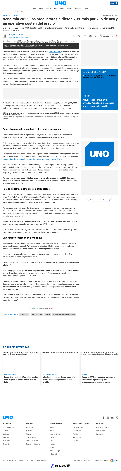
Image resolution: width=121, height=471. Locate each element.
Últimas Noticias (8, 427)
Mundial (52, 431)
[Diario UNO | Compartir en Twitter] (79, 36)
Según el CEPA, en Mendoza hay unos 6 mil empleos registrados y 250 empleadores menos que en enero (98, 379)
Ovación (86, 8)
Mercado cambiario (10, 374)
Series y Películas (59, 8)
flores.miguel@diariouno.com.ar (18, 37)
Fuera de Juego (55, 451)
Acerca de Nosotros (102, 427)
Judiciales (6, 441)
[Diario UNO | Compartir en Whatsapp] (90, 36)
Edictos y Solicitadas (33, 444)
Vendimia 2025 (24, 314)
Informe (84, 374)
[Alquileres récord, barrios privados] (60, 362)
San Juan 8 (77, 441)
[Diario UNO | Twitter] (117, 417)
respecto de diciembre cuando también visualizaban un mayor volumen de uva (32, 159)
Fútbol (52, 427)
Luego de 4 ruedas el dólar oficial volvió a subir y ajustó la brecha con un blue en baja (21, 379)
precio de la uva (55, 52)
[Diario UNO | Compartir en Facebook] (74, 36)
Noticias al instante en (97, 200)
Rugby (52, 437)
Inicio (34, 8)
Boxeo (52, 447)
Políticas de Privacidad (9, 460)
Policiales (78, 8)
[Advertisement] (41, 93)
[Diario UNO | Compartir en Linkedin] (96, 36)
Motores (29, 431)
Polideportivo (54, 454)
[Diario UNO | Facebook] (103, 417)
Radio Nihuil (77, 431)
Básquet (52, 444)
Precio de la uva (37, 314)
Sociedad (48, 8)
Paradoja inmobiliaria (50, 374)
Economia (70, 8)
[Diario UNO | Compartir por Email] (85, 36)
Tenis (51, 441)
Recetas (28, 434)
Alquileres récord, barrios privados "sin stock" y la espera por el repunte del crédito (98, 103)
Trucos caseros (31, 437)
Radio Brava (77, 437)
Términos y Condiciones (26, 460)
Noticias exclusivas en (39, 308)
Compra (47, 314)
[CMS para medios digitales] (60, 466)
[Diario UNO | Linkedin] (112, 417)
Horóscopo (29, 427)
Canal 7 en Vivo (78, 427)
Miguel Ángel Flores (17, 35)
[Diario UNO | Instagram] (108, 417)
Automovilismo (55, 434)
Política (40, 8)
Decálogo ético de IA (42, 460)
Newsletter (99, 434)
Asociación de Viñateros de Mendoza (64, 314)
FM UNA (75, 434)
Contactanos (100, 431)
